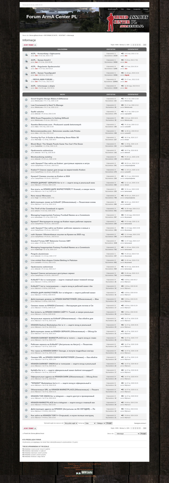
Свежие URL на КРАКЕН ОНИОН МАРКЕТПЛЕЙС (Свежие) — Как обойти (64, 357)
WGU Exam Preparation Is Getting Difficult (50, 118)
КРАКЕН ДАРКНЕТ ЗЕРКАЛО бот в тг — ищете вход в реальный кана (63, 183)
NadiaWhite (38, 146)
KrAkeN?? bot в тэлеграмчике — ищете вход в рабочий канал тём (61, 286)
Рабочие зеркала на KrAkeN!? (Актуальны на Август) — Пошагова (61, 344)
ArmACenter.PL (113, 9)
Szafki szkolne (37, 112)
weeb (93, 466)
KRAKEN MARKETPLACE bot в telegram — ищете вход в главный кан (63, 402)
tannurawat (128, 191)
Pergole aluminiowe (40, 254)
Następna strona (139, 423)
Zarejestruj (136, 9)
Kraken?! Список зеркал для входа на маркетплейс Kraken (58, 170)
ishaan (127, 139)
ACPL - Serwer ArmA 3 (40, 60)
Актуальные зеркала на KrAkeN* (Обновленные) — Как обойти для (62, 318)
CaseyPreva (39, 165)
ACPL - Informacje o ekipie (43, 86)
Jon (36, 55)
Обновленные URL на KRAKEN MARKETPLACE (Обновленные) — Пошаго (65, 390)
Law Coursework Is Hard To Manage (47, 105)
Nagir (36, 198)
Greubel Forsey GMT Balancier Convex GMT (51, 241)
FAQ (122, 9)
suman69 (128, 126)
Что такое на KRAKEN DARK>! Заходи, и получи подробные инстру (62, 351)
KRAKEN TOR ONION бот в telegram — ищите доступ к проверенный (62, 396)
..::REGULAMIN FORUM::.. (42, 79)
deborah (37, 114)
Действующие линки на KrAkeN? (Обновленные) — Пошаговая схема (63, 202)
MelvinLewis (39, 101)
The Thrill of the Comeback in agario (47, 209)
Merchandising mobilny (41, 157)
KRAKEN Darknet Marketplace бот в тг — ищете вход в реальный (61, 325)
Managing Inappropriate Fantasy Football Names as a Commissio (60, 215)
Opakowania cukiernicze (42, 150)
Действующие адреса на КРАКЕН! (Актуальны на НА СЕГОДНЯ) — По (63, 409)
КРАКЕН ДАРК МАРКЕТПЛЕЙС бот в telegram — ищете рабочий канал (63, 293)
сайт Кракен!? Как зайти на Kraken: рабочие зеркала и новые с (60, 228)
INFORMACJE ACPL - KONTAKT (55, 35)
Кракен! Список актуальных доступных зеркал (52, 273)
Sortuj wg (81, 423)
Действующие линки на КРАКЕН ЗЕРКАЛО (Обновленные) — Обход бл (64, 331)
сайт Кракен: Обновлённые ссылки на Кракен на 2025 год (58, 234)
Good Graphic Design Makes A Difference (49, 99)
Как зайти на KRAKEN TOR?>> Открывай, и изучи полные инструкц (62, 415)
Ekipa (128, 9)
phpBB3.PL (100, 476)
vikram (127, 185)
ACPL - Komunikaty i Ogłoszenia (45, 54)
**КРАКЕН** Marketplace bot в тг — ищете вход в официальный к (61, 383)
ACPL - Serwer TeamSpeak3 (43, 73)
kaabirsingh (128, 210)
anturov (37, 210)
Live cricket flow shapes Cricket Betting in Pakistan (54, 260)
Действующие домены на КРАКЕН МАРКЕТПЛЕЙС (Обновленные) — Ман (65, 299)
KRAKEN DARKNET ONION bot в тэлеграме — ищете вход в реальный (63, 364)
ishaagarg (128, 275)
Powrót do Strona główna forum (34, 433)
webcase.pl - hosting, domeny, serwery (93, 467)
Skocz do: (110, 433)
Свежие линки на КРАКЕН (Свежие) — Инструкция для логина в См (62, 305)
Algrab (127, 75)
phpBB (78, 464)
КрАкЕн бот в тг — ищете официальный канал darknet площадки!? (62, 370)
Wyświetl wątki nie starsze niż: (54, 423)
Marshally (38, 139)
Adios (37, 126)
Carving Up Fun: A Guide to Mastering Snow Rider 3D (55, 137)
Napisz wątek (26, 44)
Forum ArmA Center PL (51, 16)
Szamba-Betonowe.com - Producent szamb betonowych (56, 124)
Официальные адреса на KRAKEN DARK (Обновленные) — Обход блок (64, 377)
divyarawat (128, 217)
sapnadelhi (128, 114)
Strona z (124, 45)
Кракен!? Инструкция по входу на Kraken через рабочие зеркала (61, 221)
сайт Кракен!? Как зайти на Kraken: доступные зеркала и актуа (60, 163)
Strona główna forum (36, 35)
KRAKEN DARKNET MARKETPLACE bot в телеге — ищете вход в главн (63, 338)
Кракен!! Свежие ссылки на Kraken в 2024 (50, 176)
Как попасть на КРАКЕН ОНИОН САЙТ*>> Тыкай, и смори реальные (62, 312)
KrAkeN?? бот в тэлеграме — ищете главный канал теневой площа (62, 280)
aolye (36, 243)
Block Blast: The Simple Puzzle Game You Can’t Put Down (57, 144)
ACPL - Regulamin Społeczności (45, 66)
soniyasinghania (130, 165)
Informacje (70, 35)
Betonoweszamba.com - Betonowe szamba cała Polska (55, 131)
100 (145, 45)
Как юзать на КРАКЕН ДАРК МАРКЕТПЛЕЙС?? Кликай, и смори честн (63, 189)
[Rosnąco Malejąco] (105, 423)
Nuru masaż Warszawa (41, 196)
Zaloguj (145, 9)
